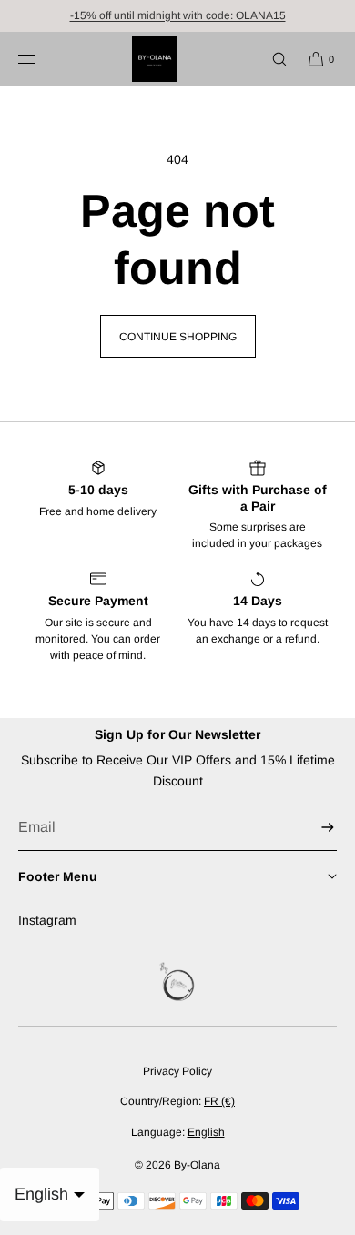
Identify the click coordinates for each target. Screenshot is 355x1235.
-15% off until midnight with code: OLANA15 (178, 15)
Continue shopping (178, 336)
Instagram (47, 920)
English (206, 1132)
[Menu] (41, 59)
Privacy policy (177, 1071)
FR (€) (219, 1101)
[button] (271, 59)
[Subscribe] (314, 828)
